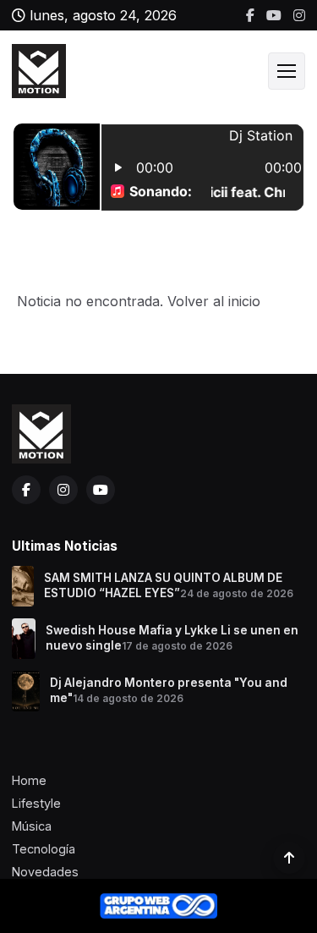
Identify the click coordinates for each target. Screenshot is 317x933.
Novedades (45, 871)
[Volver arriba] (289, 858)
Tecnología (43, 849)
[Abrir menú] (286, 71)
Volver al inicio (213, 301)
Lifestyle (36, 803)
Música (32, 826)
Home (29, 780)
